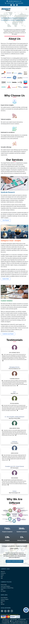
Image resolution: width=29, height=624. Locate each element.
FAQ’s (2, 589)
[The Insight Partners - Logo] (6, 9)
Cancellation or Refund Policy (7, 587)
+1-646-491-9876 (10, 3)
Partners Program (4, 599)
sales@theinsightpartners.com (14, 1)
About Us (3, 571)
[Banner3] (16, 21)
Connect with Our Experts (15, 561)
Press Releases (4, 597)
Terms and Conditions (5, 586)
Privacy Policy (4, 584)
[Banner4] (18, 21)
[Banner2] (13, 21)
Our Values (3, 591)
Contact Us (3, 573)
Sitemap (2, 604)
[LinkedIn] (17, 5)
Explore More (5, 278)
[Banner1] (11, 21)
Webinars (3, 600)
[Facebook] (11, 5)
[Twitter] (14, 5)
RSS (2, 576)
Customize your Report (7, 333)
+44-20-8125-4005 (19, 3)
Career (2, 574)
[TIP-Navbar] (26, 9)
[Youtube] (12, 611)
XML (2, 578)
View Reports (5, 220)
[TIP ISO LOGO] (14, 610)
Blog (2, 602)
